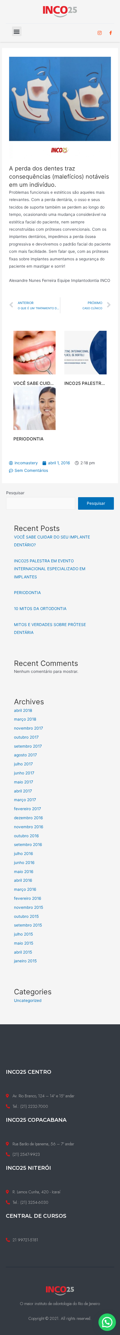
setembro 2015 (28, 925)
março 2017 (25, 799)
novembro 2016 (28, 826)
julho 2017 (23, 764)
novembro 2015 (28, 907)
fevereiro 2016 (27, 898)
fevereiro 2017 (27, 808)
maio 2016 (23, 871)
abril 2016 (23, 880)
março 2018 (25, 719)
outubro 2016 (26, 835)
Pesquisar (15, 492)
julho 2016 (23, 853)
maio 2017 (23, 782)
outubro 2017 (26, 737)
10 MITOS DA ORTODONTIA (40, 608)
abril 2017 (23, 791)
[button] (17, 31)
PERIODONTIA (28, 439)
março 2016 (25, 889)
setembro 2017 (28, 746)
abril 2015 (23, 952)
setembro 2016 (28, 844)
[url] (34, 352)
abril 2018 (23, 710)
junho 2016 (24, 862)
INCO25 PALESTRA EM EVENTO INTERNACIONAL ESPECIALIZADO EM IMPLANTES (49, 569)
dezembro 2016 (28, 817)
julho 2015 (23, 934)
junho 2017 (24, 773)
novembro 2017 (28, 728)
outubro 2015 (26, 916)
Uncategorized (27, 1000)
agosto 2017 (25, 755)
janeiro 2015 (25, 961)
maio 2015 (23, 943)
